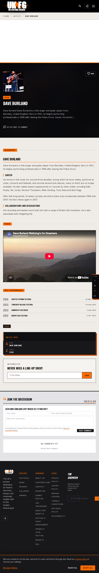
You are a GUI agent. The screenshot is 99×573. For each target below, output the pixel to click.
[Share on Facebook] (94, 285)
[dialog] (49, 564)
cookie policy (81, 559)
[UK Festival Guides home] (9, 472)
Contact (39, 487)
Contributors (42, 482)
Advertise (40, 491)
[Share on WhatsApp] (94, 290)
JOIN (87, 375)
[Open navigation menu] (93, 6)
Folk (7, 97)
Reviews (23, 487)
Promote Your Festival (40, 532)
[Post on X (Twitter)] (94, 280)
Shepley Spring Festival (21, 299)
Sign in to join (90, 401)
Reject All (72, 568)
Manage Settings (10, 568)
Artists (17, 16)
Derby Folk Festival (19, 315)
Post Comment (85, 430)
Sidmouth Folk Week (19, 310)
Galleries (24, 491)
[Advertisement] (49, 43)
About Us (40, 478)
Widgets (39, 540)
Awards (23, 495)
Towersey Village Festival (22, 304)
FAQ (37, 544)
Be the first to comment (15, 127)
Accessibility (58, 516)
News (21, 482)
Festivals (24, 478)
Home (6, 16)
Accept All (87, 568)
